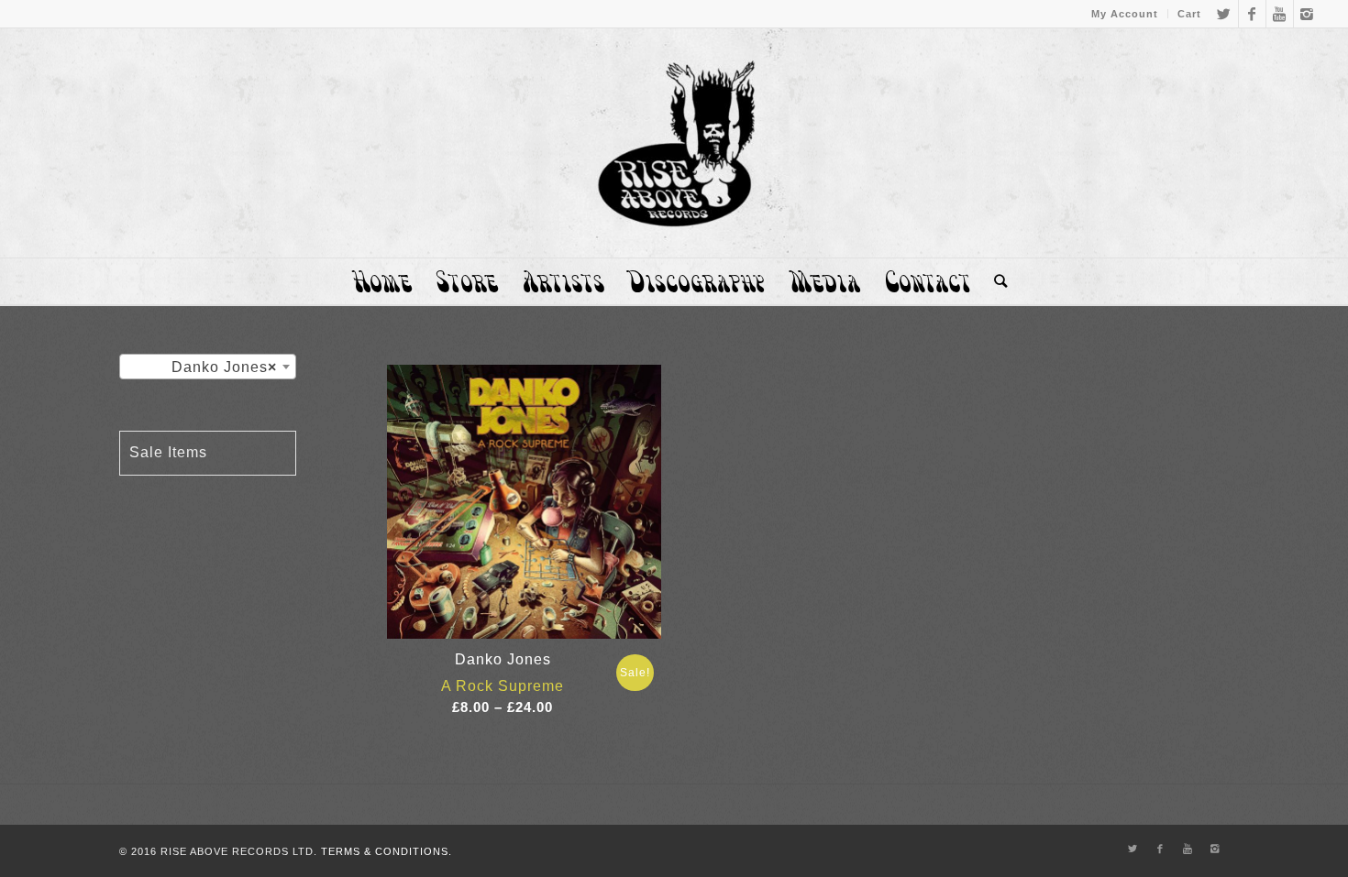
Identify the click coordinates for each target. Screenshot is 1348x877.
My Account (1124, 13)
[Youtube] (1279, 13)
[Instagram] (1307, 13)
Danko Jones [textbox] (224, 367)
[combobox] (207, 366)
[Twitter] (1224, 13)
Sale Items (168, 452)
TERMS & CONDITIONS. (386, 851)
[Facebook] (1252, 13)
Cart (1189, 13)
